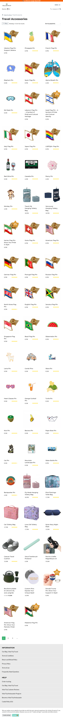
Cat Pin (6, 460)
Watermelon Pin (51, 336)
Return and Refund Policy (9, 660)
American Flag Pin (52, 240)
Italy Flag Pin (8, 146)
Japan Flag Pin (30, 146)
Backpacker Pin (9, 492)
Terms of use (5, 668)
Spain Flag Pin (30, 80)
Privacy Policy (6, 664)
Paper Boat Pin (51, 430)
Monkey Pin (8, 206)
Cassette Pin (29, 176)
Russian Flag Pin (52, 274)
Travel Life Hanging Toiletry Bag (31, 208)
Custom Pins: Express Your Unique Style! (29, 591)
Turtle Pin (49, 398)
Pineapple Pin (30, 48)
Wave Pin (49, 368)
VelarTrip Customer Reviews (10, 689)
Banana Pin (29, 430)
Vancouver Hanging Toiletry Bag (52, 208)
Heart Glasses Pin (10, 398)
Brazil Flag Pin (30, 336)
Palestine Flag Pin (31, 623)
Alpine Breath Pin (52, 80)
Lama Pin (7, 368)
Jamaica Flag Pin (52, 304)
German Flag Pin (10, 274)
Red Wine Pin (9, 176)
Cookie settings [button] (6, 715)
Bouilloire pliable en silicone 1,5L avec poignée (10, 591)
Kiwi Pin (7, 430)
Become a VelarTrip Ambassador (12, 697)
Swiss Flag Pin (30, 240)
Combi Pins (29, 368)
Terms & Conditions (8, 656)
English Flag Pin (31, 304)
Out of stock (9, 214)
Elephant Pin (8, 80)
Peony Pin (49, 176)
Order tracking (6, 681)
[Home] (2, 15)
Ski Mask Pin (8, 110)
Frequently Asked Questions (10, 672)
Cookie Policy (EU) (7, 701)
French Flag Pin (51, 48)
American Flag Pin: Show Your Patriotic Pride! (9, 625)
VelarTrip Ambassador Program (11, 693)
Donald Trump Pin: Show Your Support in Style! (52, 591)
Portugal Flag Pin (31, 274)
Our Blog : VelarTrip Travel (10, 652)
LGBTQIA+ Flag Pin (52, 146)
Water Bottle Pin (51, 460)
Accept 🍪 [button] (15, 715)
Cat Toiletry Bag (9, 524)
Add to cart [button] (8, 117)
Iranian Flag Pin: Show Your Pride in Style (10, 242)
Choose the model (29, 54)
